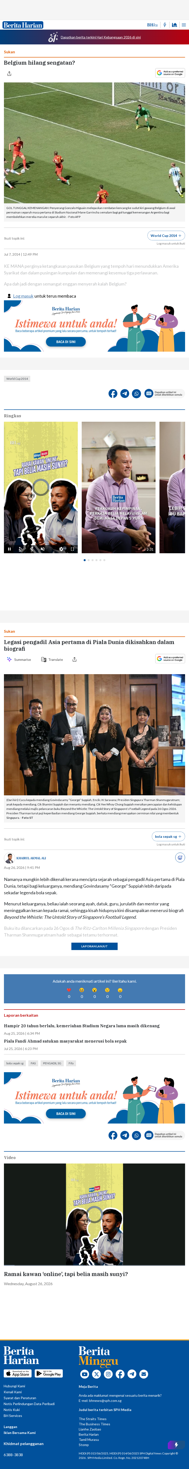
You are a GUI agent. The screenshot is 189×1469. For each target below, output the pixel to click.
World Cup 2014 (17, 379)
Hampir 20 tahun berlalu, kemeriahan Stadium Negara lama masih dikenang (82, 1026)
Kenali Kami (13, 1392)
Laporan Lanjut (94, 946)
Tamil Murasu (89, 1439)
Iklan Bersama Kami (20, 1433)
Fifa (71, 1063)
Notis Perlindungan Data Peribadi (29, 1404)
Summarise (23, 659)
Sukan (9, 51)
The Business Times (94, 1424)
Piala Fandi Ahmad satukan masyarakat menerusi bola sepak (65, 1041)
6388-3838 (13, 1454)
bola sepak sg (14, 1063)
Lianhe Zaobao (90, 1429)
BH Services (13, 1415)
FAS (33, 1063)
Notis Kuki (12, 1410)
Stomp (84, 1445)
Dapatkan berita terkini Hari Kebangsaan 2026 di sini (101, 37)
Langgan (10, 1427)
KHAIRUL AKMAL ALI (31, 858)
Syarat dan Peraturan (20, 1398)
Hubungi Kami (14, 1386)
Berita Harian (89, 1434)
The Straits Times (93, 1419)
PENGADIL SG (52, 1063)
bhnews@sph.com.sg (105, 1400)
